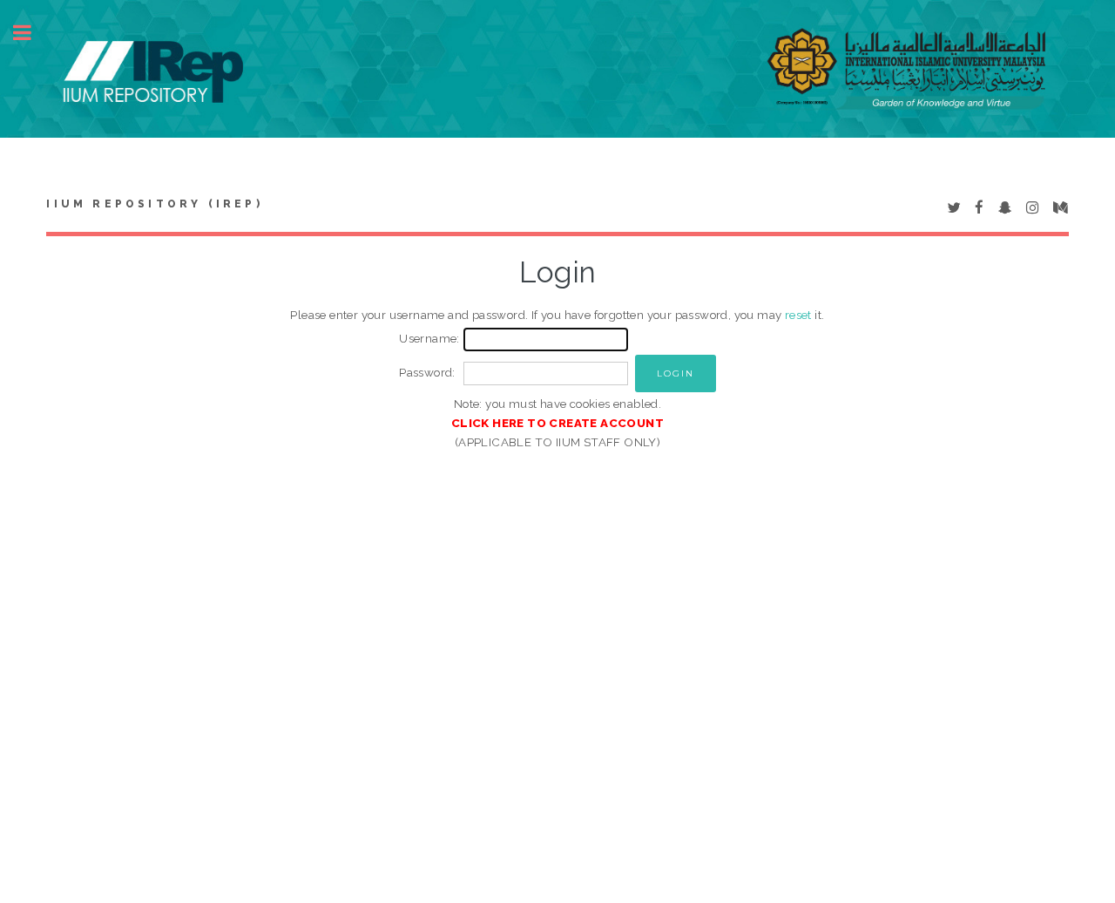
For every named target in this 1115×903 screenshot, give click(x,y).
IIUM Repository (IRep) (154, 204)
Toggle (31, 32)
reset (798, 315)
